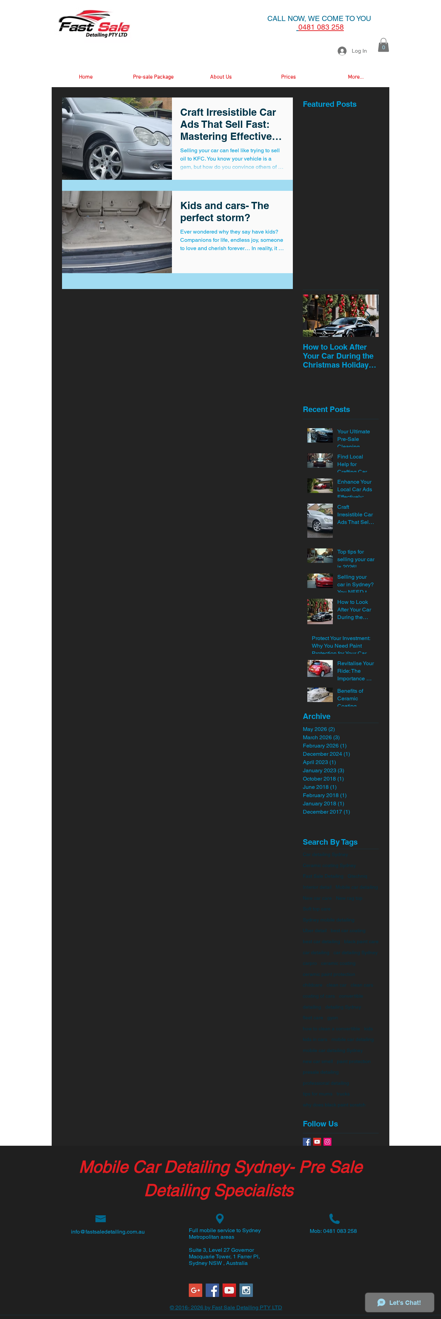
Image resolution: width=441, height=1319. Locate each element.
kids (368, 1028)
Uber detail (315, 930)
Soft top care (317, 908)
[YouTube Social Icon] (317, 1142)
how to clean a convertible (331, 1028)
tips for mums (317, 1093)
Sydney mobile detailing (329, 920)
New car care (317, 898)
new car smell (318, 1061)
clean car (337, 985)
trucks (343, 1093)
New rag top (349, 898)
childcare (312, 985)
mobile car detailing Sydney (333, 1050)
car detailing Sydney (356, 952)
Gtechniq (357, 876)
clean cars (362, 985)
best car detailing (321, 941)
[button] (383, 45)
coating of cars (319, 996)
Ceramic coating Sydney (329, 865)
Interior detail (317, 887)
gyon (332, 1017)
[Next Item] (368, 315)
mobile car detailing (352, 1039)
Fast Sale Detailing (323, 876)
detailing (312, 1007)
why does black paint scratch (334, 1104)
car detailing (316, 952)
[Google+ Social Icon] (195, 1290)
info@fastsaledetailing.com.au (108, 1231)
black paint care (361, 941)
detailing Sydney (343, 1007)
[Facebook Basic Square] (307, 1142)
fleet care (313, 1017)
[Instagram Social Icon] (327, 1142)
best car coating (348, 930)
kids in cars (315, 1039)
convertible (351, 996)
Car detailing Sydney (325, 854)
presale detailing (321, 1072)
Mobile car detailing (357, 887)
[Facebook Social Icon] (212, 1290)
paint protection (354, 1061)
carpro (310, 963)
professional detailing (326, 1083)
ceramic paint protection (329, 974)
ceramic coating (338, 963)
